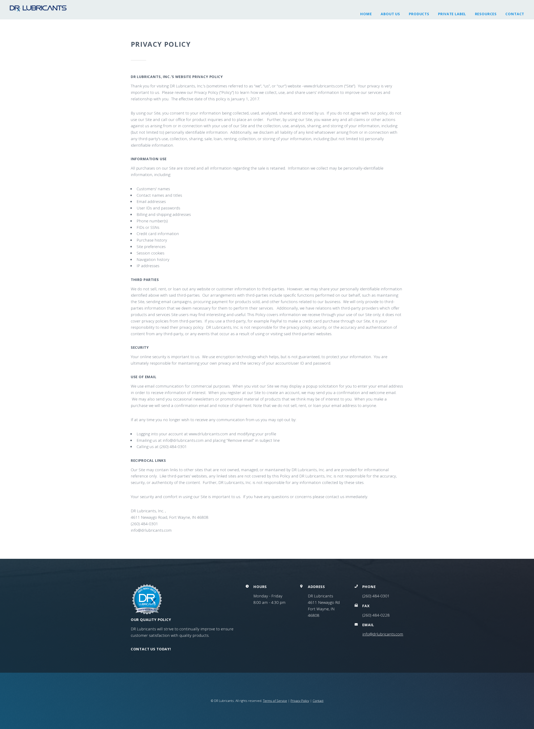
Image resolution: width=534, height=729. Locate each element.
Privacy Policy (300, 701)
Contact (514, 13)
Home (366, 13)
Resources (486, 13)
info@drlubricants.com (382, 634)
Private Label (452, 13)
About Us (390, 13)
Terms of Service (275, 701)
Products (419, 13)
